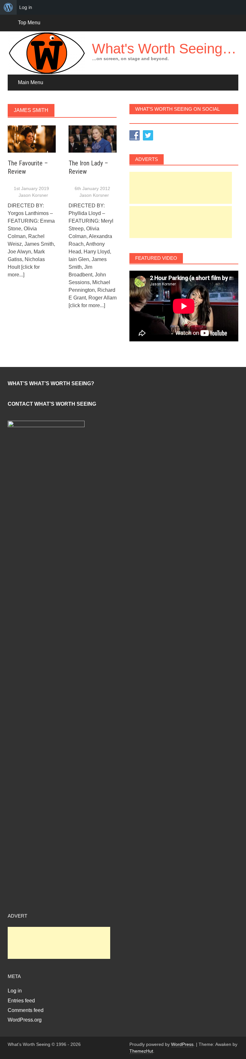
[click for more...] (87, 305)
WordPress (182, 1044)
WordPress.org (25, 1020)
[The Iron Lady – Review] (93, 138)
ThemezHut (141, 1051)
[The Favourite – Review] (32, 138)
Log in (15, 990)
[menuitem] (8, 7)
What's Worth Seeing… (164, 48)
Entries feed (21, 1000)
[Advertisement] (180, 188)
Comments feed (26, 1010)
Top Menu (29, 22)
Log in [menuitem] (25, 7)
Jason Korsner (33, 195)
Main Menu (30, 82)
